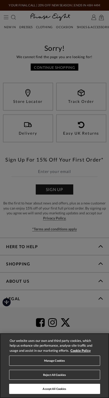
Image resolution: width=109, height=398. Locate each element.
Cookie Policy (80, 350)
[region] (54, 365)
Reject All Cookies (54, 374)
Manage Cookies (54, 360)
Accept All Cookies (54, 388)
